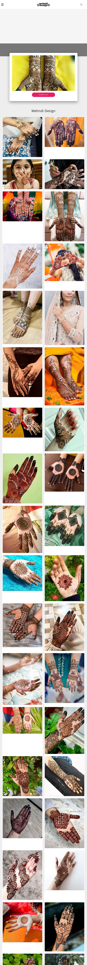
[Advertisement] (43, 26)
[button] (2, 4)
